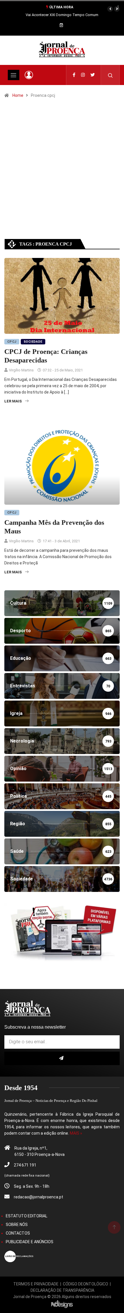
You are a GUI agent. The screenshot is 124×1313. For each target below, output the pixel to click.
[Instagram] (83, 75)
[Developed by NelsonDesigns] (62, 1304)
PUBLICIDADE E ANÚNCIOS (29, 1241)
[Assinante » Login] (29, 75)
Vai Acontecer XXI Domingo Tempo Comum (62, 15)
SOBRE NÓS (17, 1224)
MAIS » (76, 1133)
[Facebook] (74, 75)
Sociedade (33, 342)
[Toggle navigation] (13, 75)
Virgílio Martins (21, 370)
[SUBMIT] (62, 1058)
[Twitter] (93, 75)
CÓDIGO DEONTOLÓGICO (85, 1284)
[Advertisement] (62, 174)
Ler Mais (13, 401)
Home (17, 95)
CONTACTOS (18, 1233)
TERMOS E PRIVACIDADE (36, 1284)
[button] (110, 9)
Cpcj (11, 342)
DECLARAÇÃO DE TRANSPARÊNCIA (62, 1290)
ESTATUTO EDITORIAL (26, 1216)
